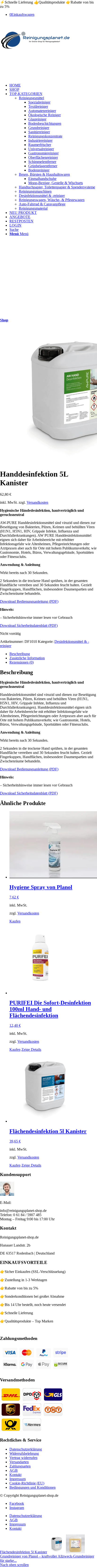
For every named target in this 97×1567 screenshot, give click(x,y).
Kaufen (14, 921)
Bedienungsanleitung (33, 601)
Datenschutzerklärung (25, 1449)
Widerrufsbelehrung (24, 1453)
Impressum (17, 1479)
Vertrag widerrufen (23, 1458)
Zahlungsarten (20, 1466)
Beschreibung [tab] (19, 654)
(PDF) (53, 601)
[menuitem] (53, 85)
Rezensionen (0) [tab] (21, 662)
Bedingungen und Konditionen (32, 1487)
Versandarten (19, 1462)
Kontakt (15, 1475)
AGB (13, 1470)
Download (8, 601)
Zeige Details (31, 1049)
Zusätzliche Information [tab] (27, 658)
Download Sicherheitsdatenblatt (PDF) (29, 625)
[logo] (35, 50)
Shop (4, 320)
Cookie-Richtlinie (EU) (26, 1483)
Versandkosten (37, 502)
